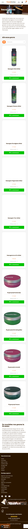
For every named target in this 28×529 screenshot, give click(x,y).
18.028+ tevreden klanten (14, 518)
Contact (2, 480)
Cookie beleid (4, 489)
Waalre (2, 458)
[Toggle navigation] (2, 2)
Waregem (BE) (4, 465)
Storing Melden (4, 492)
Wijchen (2, 468)
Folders (2, 484)
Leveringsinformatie (5, 485)
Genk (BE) (3, 467)
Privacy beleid (4, 487)
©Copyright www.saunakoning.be (14, 523)
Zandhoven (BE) (4, 463)
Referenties (3, 479)
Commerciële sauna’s (5, 477)
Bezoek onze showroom (5, 526)
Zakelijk (2, 490)
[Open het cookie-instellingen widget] (2, 526)
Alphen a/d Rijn (4, 462)
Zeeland (2, 470)
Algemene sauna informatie (7, 475)
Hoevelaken (3, 460)
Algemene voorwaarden (6, 482)
